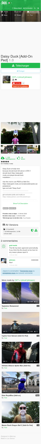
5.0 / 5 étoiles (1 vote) (7, 163)
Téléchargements (10, 159)
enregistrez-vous (9, 273)
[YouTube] (13, 79)
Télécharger (22, 65)
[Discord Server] (16, 79)
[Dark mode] (34, 8)
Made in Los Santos (8, 438)
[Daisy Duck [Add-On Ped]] (20, 133)
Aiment (23, 159)
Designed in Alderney (8, 436)
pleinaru (12, 260)
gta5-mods (13, 245)
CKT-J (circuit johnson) (22, 77)
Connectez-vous (26, 271)
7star (5, 308)
